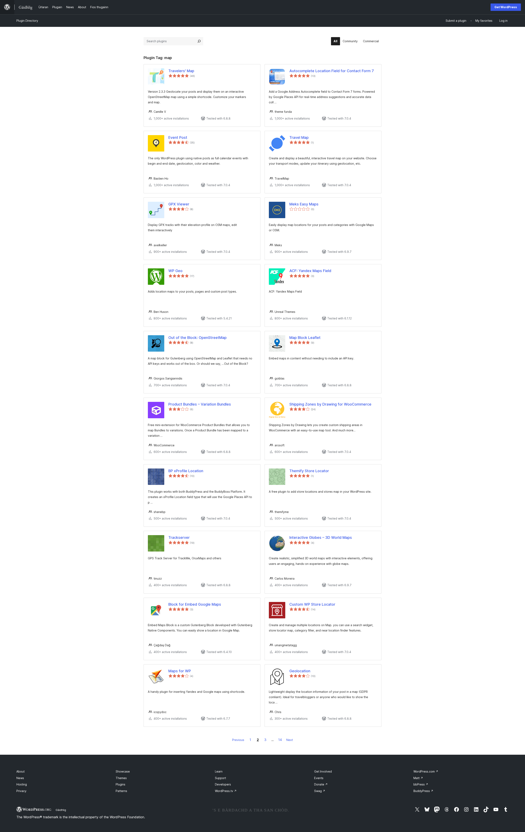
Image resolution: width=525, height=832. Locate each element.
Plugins (120, 784)
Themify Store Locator (309, 471)
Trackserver (179, 537)
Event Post (177, 137)
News (20, 778)
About (20, 771)
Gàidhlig (61, 809)
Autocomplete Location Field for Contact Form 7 (331, 71)
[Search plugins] (199, 41)
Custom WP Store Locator (312, 604)
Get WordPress (505, 7)
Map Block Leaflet (305, 337)
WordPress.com (425, 771)
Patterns (121, 791)
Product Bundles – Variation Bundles (199, 404)
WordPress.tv (226, 791)
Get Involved (323, 771)
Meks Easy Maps (303, 204)
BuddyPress (423, 791)
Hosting (21, 784)
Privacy (21, 791)
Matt (418, 778)
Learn (219, 771)
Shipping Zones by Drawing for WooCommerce (330, 404)
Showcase (123, 771)
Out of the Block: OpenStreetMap (197, 337)
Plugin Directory (27, 20)
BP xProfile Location (185, 471)
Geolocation (299, 671)
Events (318, 778)
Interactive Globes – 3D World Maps (320, 537)
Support (220, 778)
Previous (238, 740)
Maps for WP (179, 671)
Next (289, 740)
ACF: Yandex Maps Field (310, 271)
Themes (121, 778)
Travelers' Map (181, 71)
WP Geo (175, 271)
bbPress (420, 784)
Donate (321, 784)
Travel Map (299, 137)
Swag (319, 791)
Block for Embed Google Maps (194, 604)
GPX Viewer (178, 204)
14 (280, 740)
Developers (223, 784)
